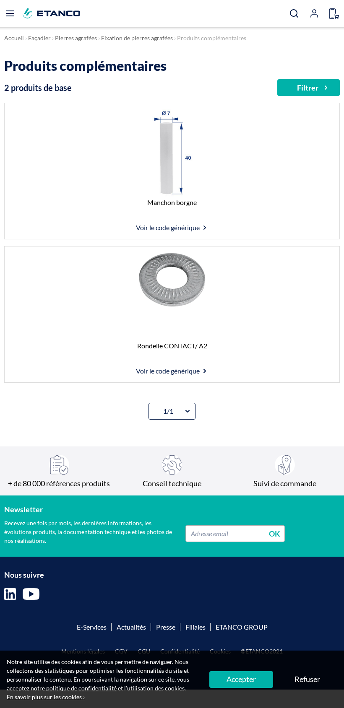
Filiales (195, 627)
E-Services (92, 627)
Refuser (307, 679)
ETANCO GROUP (242, 627)
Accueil (14, 37)
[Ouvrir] (10, 13)
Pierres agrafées (76, 37)
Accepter (241, 679)
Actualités (131, 627)
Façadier (39, 37)
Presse (165, 627)
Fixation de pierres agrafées (137, 37)
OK (274, 533)
